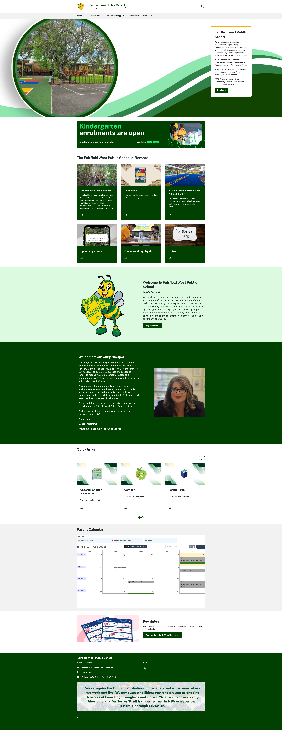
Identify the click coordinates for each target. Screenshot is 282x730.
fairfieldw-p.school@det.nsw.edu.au (97, 667)
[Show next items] (203, 458)
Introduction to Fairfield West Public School (184, 192)
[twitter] (144, 669)
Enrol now (221, 90)
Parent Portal (176, 489)
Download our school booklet (95, 190)
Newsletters (131, 190)
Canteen (129, 489)
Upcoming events (91, 251)
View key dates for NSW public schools (162, 635)
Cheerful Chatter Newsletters (91, 491)
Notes (172, 251)
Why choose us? (152, 326)
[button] (82, 16)
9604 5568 (87, 672)
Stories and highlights (138, 251)
